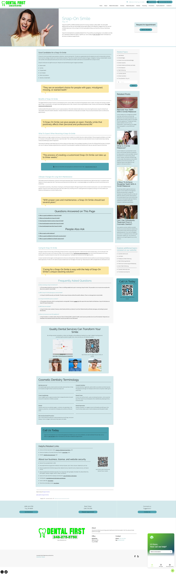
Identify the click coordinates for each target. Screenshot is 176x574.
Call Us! (165, 2)
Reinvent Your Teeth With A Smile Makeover (126, 111)
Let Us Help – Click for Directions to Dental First (63, 356)
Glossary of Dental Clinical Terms (63, 450)
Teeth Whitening (122, 70)
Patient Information (113, 5)
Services (122, 5)
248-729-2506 (51, 436)
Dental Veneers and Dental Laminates (126, 65)
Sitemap (43, 556)
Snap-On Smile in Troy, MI (91, 166)
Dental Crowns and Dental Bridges (126, 60)
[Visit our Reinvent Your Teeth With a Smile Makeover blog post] (127, 108)
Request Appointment (88, 512)
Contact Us (169, 5)
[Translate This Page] (6, 571)
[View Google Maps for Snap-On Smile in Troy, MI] (63, 354)
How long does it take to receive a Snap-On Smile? (51, 221)
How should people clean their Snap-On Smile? (51, 226)
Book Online (152, 2)
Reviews (138, 5)
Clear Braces (121, 55)
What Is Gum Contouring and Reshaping (127, 263)
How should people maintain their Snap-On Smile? (52, 223)
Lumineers (120, 256)
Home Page (64, 452)
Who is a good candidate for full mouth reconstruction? (53, 236)
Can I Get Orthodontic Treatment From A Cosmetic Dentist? (126, 222)
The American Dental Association (80, 253)
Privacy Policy (38, 556)
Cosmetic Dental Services (124, 269)
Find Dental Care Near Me (124, 272)
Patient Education (130, 5)
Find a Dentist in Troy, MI (123, 78)
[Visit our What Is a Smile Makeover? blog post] (127, 144)
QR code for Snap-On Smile (42, 494)
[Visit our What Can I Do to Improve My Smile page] (75, 371)
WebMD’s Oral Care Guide (49, 455)
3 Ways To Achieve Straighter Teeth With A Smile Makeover (126, 184)
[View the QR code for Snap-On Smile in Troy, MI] (92, 352)
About (105, 5)
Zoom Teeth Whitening (123, 266)
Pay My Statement (160, 5)
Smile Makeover (121, 67)
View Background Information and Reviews (55, 478)
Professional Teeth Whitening (124, 258)
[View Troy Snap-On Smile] (29, 46)
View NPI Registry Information (70, 475)
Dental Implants (121, 62)
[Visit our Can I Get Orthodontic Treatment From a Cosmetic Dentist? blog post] (127, 218)
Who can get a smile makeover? (47, 233)
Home (101, 5)
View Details (50, 480)
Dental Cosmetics (122, 76)
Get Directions (29, 512)
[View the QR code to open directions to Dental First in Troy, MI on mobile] (103, 466)
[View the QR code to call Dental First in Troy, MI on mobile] (127, 295)
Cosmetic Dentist (122, 73)
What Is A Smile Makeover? (123, 147)
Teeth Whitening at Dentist (124, 261)
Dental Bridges (121, 58)
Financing (144, 5)
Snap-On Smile (46, 491)
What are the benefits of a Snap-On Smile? (50, 218)
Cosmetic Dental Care (123, 253)
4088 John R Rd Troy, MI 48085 (136, 2)
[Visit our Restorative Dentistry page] (94, 371)
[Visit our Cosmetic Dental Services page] (55, 371)
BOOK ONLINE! (146, 29)
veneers (75, 301)
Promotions (151, 5)
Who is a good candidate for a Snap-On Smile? (51, 215)
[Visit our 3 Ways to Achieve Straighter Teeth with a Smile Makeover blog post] (127, 180)
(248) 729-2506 (96, 34)
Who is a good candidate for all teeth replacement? (52, 238)
